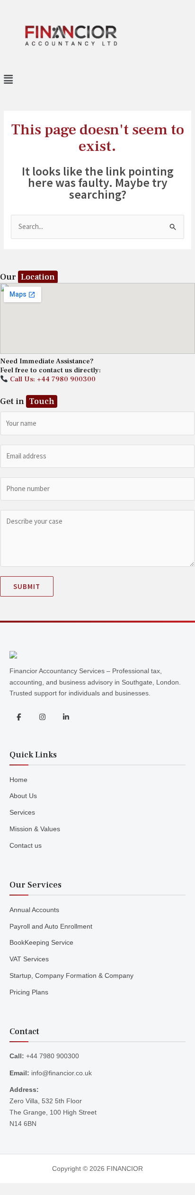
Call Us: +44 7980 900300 (52, 379)
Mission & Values (34, 829)
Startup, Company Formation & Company (71, 975)
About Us (23, 796)
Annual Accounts (34, 910)
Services (22, 812)
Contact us (25, 845)
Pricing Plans (28, 992)
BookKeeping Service (41, 942)
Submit (26, 586)
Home (18, 779)
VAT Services (29, 959)
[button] (97, 79)
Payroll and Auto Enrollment (50, 926)
